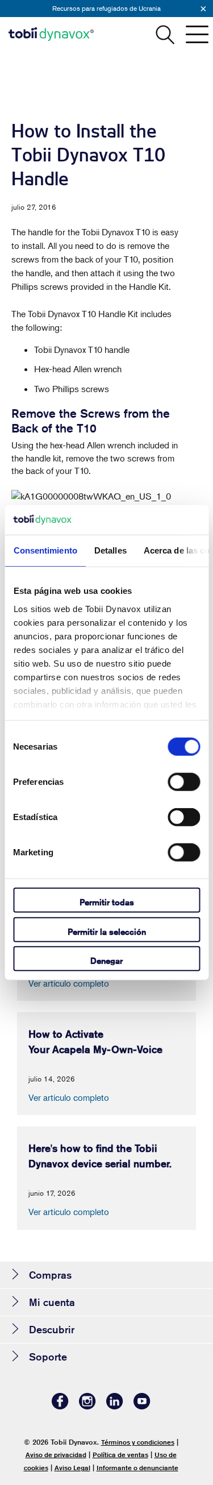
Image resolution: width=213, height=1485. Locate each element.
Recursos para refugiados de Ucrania (106, 8)
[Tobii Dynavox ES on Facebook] (60, 1406)
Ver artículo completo (68, 983)
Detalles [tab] (110, 550)
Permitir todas (107, 902)
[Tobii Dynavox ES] (51, 34)
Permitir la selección (107, 931)
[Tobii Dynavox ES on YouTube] (142, 1406)
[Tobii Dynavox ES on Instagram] (87, 1406)
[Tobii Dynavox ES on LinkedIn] (114, 1406)
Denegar (106, 960)
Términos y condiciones (137, 1442)
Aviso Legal (72, 1467)
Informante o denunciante (137, 1467)
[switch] (184, 782)
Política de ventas (120, 1454)
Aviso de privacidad (56, 1454)
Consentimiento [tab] (45, 550)
